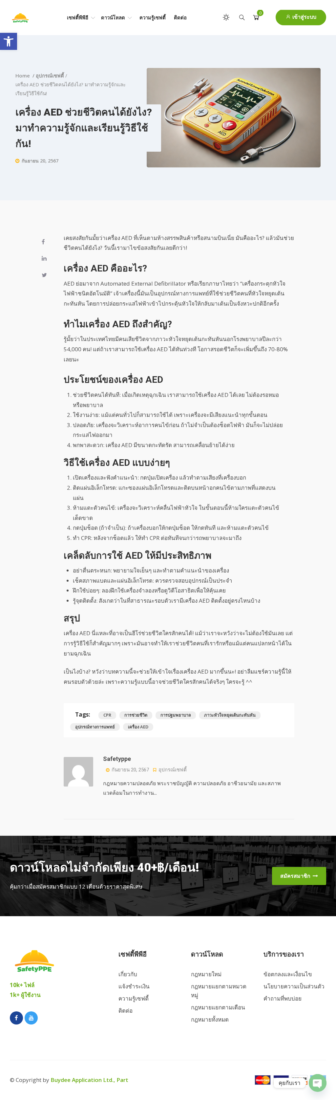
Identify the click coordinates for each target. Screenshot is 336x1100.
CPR (107, 715)
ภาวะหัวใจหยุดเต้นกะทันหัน (230, 715)
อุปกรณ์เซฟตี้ (50, 75)
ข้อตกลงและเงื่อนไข (287, 974)
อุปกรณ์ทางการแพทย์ (95, 727)
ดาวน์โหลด (113, 17)
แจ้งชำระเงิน (134, 986)
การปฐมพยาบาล (175, 715)
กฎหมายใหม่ (206, 974)
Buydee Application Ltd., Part (89, 1080)
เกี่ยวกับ (127, 974)
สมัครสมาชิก (296, 875)
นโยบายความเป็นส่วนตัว (294, 986)
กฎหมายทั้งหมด (210, 1019)
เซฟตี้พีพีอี (78, 17)
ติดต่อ (180, 17)
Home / (25, 75)
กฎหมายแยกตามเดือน (218, 1007)
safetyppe (117, 758)
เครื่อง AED (138, 727)
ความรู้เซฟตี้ (152, 17)
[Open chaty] (317, 1083)
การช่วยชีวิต (135, 715)
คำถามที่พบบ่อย (282, 998)
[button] (8, 41)
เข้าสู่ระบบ (303, 17)
